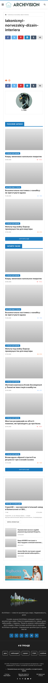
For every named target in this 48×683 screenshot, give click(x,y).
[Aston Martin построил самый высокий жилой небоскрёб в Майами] (10, 553)
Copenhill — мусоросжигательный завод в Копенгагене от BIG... (24, 508)
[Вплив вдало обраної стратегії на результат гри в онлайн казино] (24, 440)
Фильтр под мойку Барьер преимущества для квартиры (19, 228)
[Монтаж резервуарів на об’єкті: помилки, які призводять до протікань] (24, 404)
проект (25, 653)
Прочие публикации (13, 503)
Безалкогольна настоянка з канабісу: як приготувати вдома (22, 191)
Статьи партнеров (12, 153)
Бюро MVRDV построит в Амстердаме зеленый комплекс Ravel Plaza (30, 542)
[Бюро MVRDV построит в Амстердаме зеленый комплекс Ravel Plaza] (10, 543)
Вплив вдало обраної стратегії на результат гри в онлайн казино (20, 458)
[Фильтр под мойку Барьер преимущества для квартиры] (24, 209)
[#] (17, 679)
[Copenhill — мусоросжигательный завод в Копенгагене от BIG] (24, 489)
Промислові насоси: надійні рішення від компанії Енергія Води (29, 531)
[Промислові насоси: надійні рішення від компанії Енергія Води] (10, 532)
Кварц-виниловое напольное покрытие (23, 156)
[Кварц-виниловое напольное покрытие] (24, 139)
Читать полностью (13, 522)
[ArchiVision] (22, 4)
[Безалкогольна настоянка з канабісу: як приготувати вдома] (24, 173)
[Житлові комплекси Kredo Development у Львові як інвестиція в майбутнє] (24, 367)
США (34, 653)
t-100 (24, 110)
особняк (43, 653)
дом (5, 653)
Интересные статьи (13, 187)
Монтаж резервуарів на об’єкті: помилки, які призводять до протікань (23, 422)
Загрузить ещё (24, 238)
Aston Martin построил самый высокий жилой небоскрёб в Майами (29, 552)
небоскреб (15, 653)
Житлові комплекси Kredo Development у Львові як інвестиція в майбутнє (23, 386)
